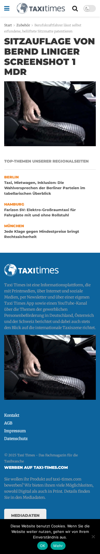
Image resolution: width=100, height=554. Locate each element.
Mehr (58, 545)
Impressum (15, 430)
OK (42, 545)
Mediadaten (25, 515)
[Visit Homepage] (41, 8)
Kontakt (11, 415)
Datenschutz (16, 438)
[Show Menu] (6, 8)
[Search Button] (75, 8)
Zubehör (23, 25)
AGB (8, 423)
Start (8, 25)
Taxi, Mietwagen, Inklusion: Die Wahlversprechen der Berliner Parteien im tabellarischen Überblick (44, 188)
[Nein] (93, 536)
